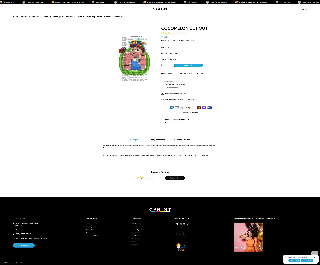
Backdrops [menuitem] (57, 17)
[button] (303, 10)
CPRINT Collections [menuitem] (20, 17)
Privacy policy (294, 260)
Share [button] (201, 73)
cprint (20, 263)
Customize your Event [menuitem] (73, 17)
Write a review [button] (175, 178)
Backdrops (134, 227)
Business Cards (135, 239)
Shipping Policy (91, 227)
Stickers (133, 242)
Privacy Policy (90, 233)
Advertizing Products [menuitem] (94, 17)
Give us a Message (24, 245)
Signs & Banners (135, 236)
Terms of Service (92, 224)
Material (164, 59)
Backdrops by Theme (137, 230)
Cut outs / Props (136, 224)
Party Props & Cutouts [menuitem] (40, 17)
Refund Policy (90, 230)
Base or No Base (166, 53)
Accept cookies (307, 260)
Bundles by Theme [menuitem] (113, 17)
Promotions (134, 245)
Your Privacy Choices (92, 236)
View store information (173, 87)
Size (162, 47)
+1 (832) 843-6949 (20, 230)
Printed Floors (135, 233)
